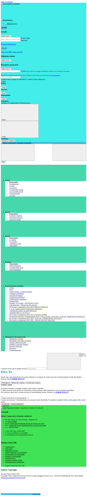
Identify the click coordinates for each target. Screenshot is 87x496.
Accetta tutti (33, 383)
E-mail (23, 71)
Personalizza (6, 383)
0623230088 (12, 422)
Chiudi (4, 87)
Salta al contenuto (7, 2)
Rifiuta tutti (18, 383)
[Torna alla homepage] (43, 143)
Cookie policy (10, 447)
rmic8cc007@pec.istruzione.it (27, 425)
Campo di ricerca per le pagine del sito (14, 369)
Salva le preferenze (17, 404)
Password (24, 40)
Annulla (4, 141)
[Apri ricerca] (69, 152)
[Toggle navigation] (17, 152)
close (3, 162)
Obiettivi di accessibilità (13, 456)
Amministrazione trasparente (14, 462)
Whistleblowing (10, 458)
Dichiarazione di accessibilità (15, 454)
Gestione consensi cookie (13, 460)
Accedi (4, 27)
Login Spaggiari (55, 75)
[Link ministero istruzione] (10, 4)
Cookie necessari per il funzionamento (14, 398)
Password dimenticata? (8, 44)
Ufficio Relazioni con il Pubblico (16, 452)
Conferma (11, 141)
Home (83, 354)
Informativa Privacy (11, 451)
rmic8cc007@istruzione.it (27, 423)
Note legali (8, 449)
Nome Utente (25, 38)
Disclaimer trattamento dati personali (13, 478)
